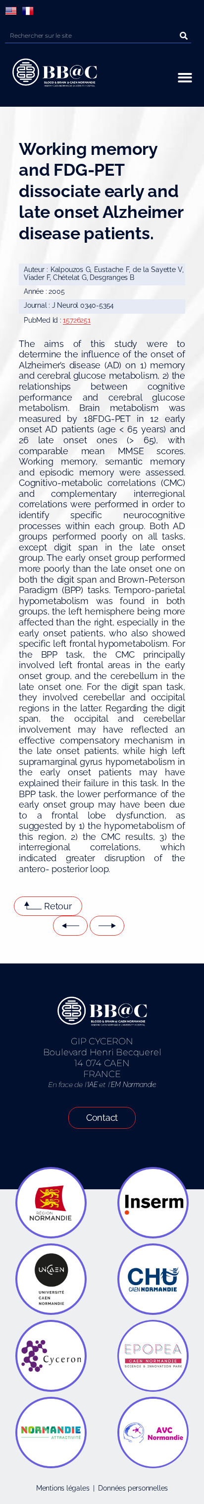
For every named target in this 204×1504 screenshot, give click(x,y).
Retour (58, 906)
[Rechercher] (183, 35)
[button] (185, 77)
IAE (92, 1085)
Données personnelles (133, 1488)
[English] (11, 11)
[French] (28, 11)
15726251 (76, 320)
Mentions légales (63, 1488)
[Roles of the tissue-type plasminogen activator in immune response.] (107, 926)
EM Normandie (133, 1085)
